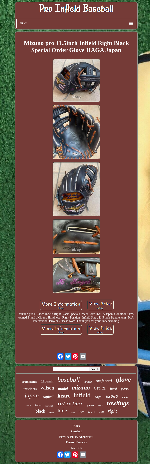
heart (63, 396)
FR (80, 447)
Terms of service (76, 442)
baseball (68, 379)
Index (76, 425)
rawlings (118, 403)
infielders (30, 389)
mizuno (81, 387)
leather (38, 405)
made (125, 397)
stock (100, 405)
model (63, 388)
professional (29, 381)
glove (123, 379)
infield (82, 395)
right (112, 411)
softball (48, 397)
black (40, 411)
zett (101, 411)
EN (73, 447)
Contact (76, 431)
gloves (90, 405)
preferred (104, 380)
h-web (91, 412)
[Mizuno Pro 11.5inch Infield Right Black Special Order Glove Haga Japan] (76, 81)
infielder (70, 404)
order (100, 387)
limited (88, 381)
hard (113, 389)
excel (51, 412)
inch (73, 412)
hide (62, 411)
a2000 (111, 396)
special (125, 389)
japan (32, 395)
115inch (47, 381)
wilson (47, 388)
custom (27, 405)
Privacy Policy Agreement (76, 436)
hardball (49, 406)
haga (98, 397)
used (81, 412)
